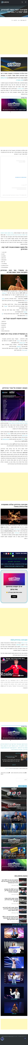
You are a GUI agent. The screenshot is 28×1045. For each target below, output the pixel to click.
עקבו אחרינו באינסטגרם (21, 564)
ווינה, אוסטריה (19, 80)
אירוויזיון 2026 (4, 78)
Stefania (17, 532)
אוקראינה (7, 772)
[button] (17, 740)
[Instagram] (13, 765)
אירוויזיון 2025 (24, 646)
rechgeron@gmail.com (9, 756)
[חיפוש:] (21, 779)
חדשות (12, 772)
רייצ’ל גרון (7, 768)
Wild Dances (17, 529)
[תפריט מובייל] (25, 2)
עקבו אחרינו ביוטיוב (9, 564)
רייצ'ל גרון (15, 20)
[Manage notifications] (25, 1038)
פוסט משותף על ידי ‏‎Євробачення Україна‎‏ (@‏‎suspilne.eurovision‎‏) (14, 195)
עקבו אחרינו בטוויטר (9, 566)
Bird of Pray (24, 642)
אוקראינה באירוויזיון (22, 772)
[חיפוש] (22, 2)
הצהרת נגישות (10, 1036)
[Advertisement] (14, 40)
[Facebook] (14, 765)
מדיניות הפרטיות (5, 1036)
